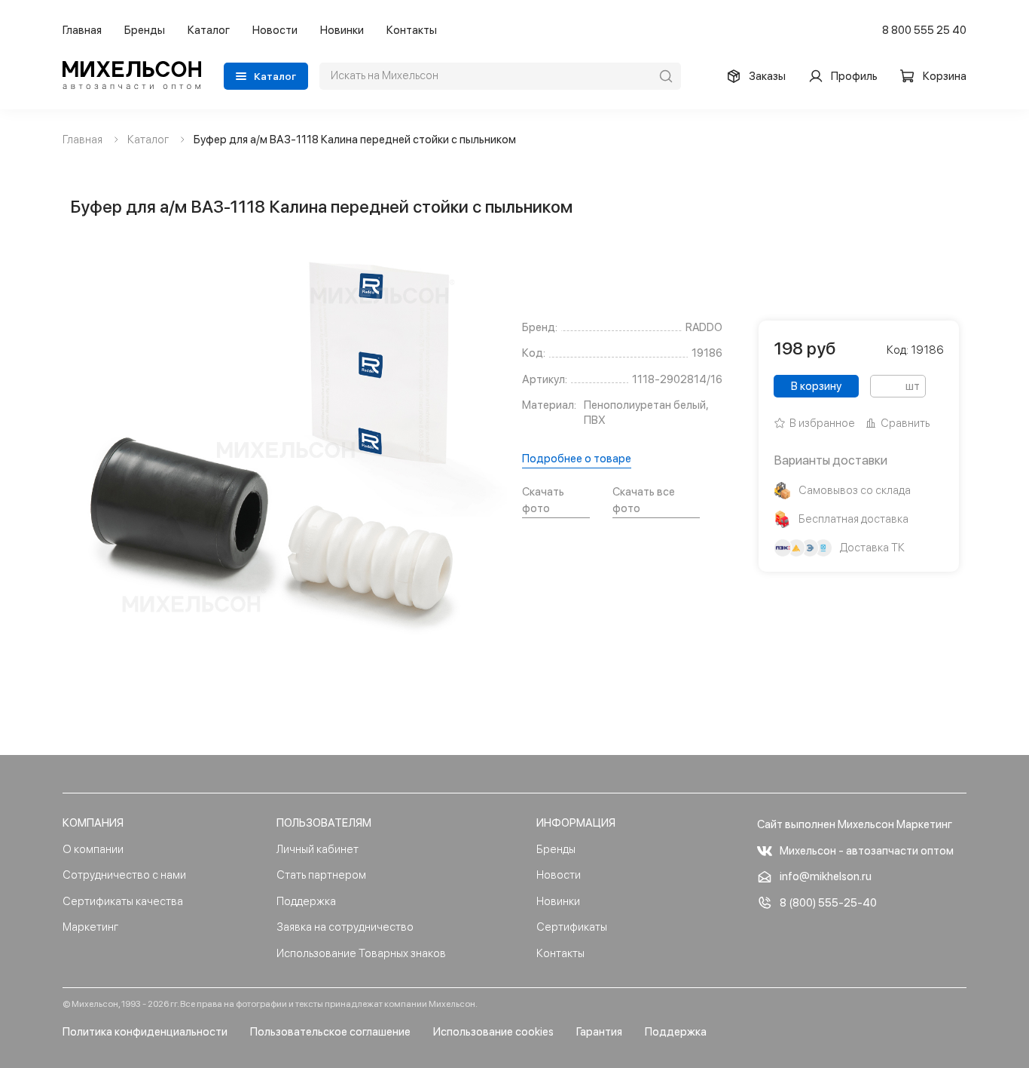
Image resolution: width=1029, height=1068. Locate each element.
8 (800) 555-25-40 (828, 903)
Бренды (144, 30)
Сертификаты (571, 927)
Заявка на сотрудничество (345, 927)
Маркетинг (90, 927)
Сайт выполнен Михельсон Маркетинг (854, 824)
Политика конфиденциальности (145, 1032)
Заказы (767, 76)
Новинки (342, 30)
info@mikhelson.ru (826, 876)
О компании (93, 849)
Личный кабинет (317, 849)
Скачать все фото (643, 500)
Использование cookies (493, 1032)
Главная (82, 30)
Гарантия (599, 1032)
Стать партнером (321, 875)
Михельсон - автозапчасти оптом (867, 851)
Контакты (411, 30)
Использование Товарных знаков (361, 953)
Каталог (209, 30)
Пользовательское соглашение (330, 1032)
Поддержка (306, 901)
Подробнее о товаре (576, 458)
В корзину (816, 386)
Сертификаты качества (123, 901)
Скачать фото (543, 500)
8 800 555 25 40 (924, 30)
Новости (275, 30)
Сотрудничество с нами (124, 875)
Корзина (944, 76)
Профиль (854, 76)
